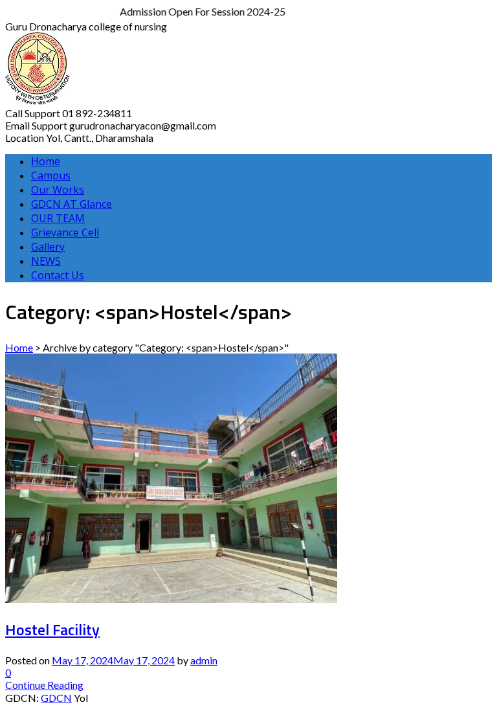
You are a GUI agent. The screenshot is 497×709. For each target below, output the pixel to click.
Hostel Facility (52, 629)
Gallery (48, 247)
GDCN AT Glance (71, 204)
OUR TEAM (58, 218)
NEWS (46, 261)
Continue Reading (44, 685)
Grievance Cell (65, 232)
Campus (51, 175)
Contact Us (57, 275)
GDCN (56, 698)
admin (203, 660)
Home (45, 161)
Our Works (57, 190)
